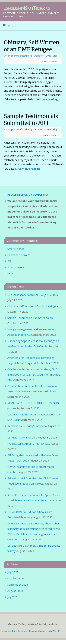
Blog (55, 55)
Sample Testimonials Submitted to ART (31, 119)
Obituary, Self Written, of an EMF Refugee (32, 46)
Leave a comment (49, 61)
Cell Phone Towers (18, 255)
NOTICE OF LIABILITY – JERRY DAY (28, 443)
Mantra (46, 631)
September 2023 (17, 584)
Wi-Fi (10, 273)
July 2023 (12, 597)
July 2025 (12, 572)
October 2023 (16, 578)
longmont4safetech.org (19, 55)
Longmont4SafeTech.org (26, 8)
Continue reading (48, 99)
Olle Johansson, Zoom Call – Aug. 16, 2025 (32, 295)
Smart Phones (15, 248)
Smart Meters (15, 267)
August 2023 (15, 591)
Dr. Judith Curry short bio (22, 437)
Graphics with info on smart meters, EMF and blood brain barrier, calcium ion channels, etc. (34, 374)
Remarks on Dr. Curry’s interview (27, 426)
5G (9, 261)
